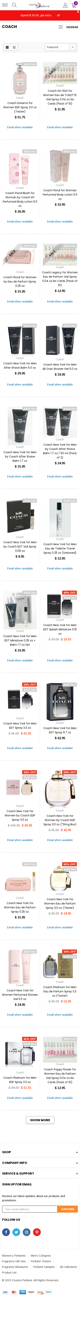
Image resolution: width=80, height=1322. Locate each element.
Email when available (20, 127)
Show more (40, 1120)
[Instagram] (26, 1232)
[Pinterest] (37, 1232)
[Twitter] (16, 1232)
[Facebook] (6, 1232)
